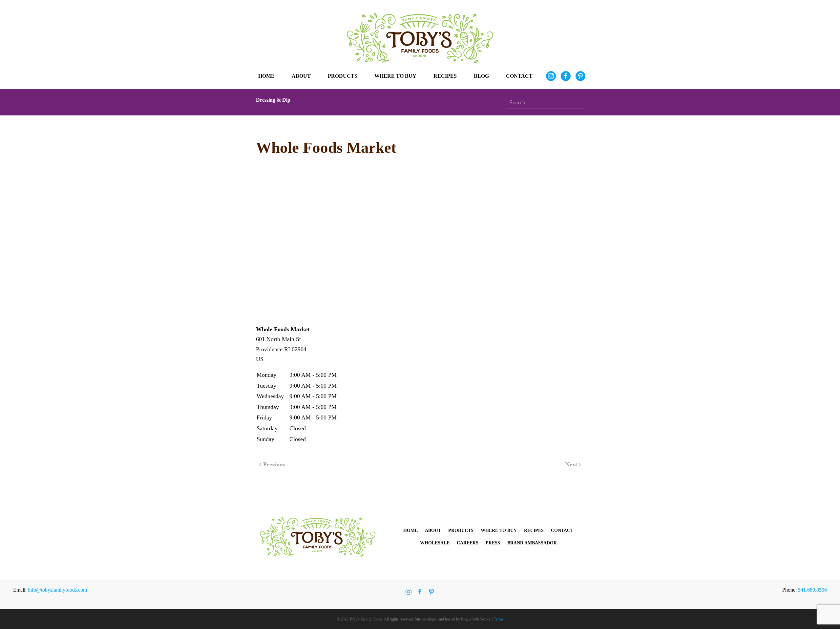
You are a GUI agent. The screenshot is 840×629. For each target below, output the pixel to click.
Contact (519, 76)
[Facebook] (566, 76)
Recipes (445, 76)
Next (571, 464)
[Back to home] (420, 38)
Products (460, 530)
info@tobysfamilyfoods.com (57, 590)
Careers (467, 542)
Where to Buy (395, 76)
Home (266, 76)
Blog (481, 76)
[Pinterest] (580, 76)
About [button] (301, 76)
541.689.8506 (812, 590)
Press (493, 542)
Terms (498, 619)
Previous (274, 464)
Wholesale (435, 542)
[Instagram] (551, 76)
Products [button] (342, 76)
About (433, 530)
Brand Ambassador (532, 542)
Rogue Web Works (475, 619)
